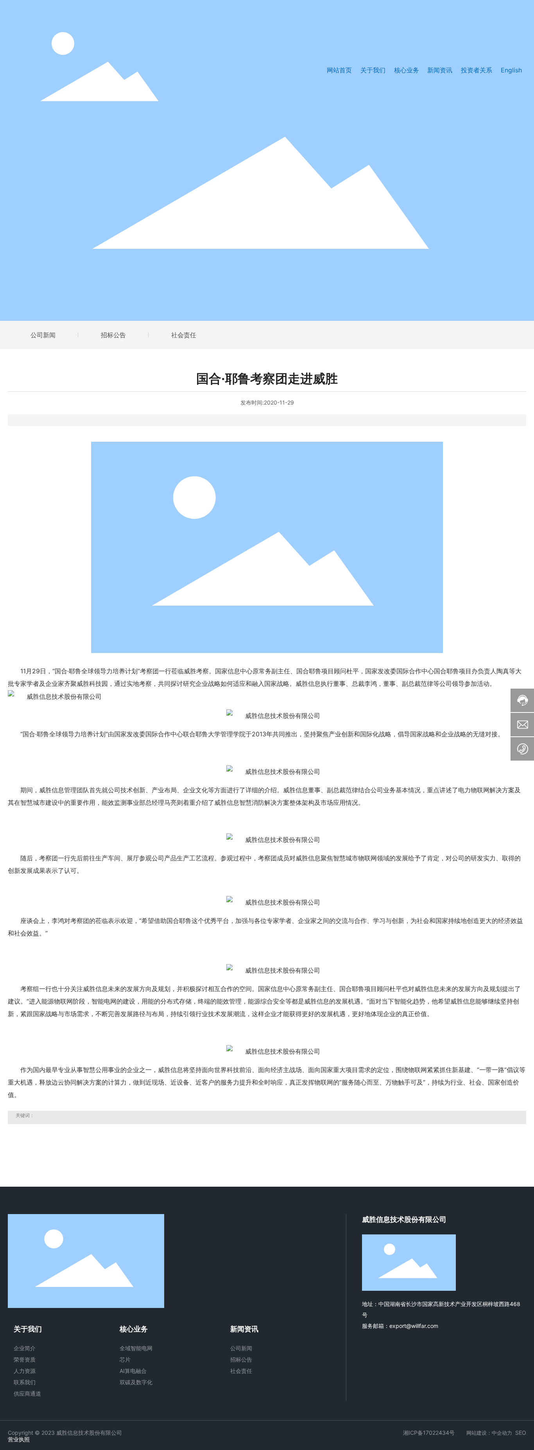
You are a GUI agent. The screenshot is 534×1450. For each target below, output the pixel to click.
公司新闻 (43, 335)
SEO (520, 1432)
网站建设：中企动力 (489, 1433)
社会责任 (183, 335)
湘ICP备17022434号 (429, 1432)
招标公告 (113, 335)
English (511, 70)
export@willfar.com (413, 1325)
